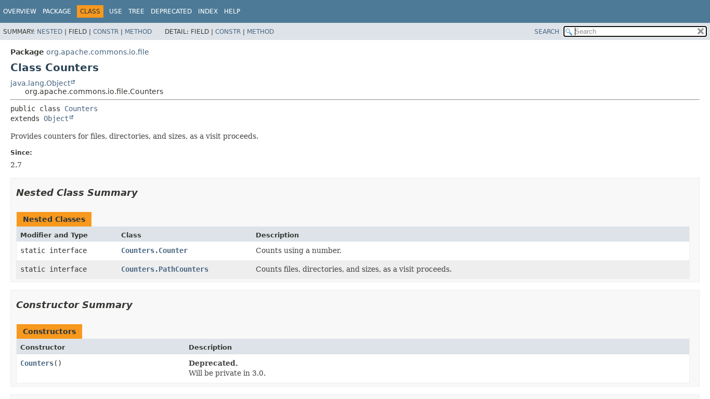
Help (232, 11)
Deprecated (171, 11)
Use (115, 11)
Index (208, 11)
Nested (49, 31)
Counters (81, 108)
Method (138, 31)
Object (56, 118)
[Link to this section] (145, 192)
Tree (136, 11)
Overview (19, 11)
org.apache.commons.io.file (97, 52)
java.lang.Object (40, 83)
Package (57, 11)
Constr (106, 31)
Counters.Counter (154, 250)
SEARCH (546, 31)
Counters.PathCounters (164, 269)
